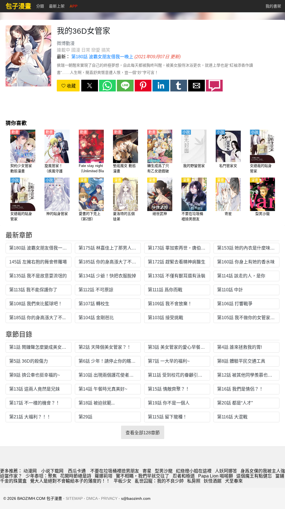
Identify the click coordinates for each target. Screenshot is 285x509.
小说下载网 (52, 471)
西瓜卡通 (77, 471)
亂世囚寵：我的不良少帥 (159, 481)
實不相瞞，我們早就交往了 (142, 476)
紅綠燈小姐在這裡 (194, 471)
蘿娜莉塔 (103, 476)
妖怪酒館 (213, 481)
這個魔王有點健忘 (254, 476)
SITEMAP (74, 498)
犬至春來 (234, 481)
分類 (40, 6)
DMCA (91, 498)
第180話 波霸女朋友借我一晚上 (102, 56)
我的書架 (273, 6)
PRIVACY (109, 498)
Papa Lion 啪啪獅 (215, 476)
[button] (89, 85)
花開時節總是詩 (75, 476)
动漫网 (30, 471)
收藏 (71, 86)
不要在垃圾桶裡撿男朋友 (114, 471)
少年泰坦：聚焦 (41, 476)
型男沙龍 (164, 471)
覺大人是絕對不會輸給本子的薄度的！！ (70, 481)
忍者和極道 (184, 476)
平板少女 (122, 481)
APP (73, 6)
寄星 (146, 471)
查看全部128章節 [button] (143, 432)
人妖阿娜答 (226, 471)
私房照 (193, 481)
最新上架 (57, 6)
